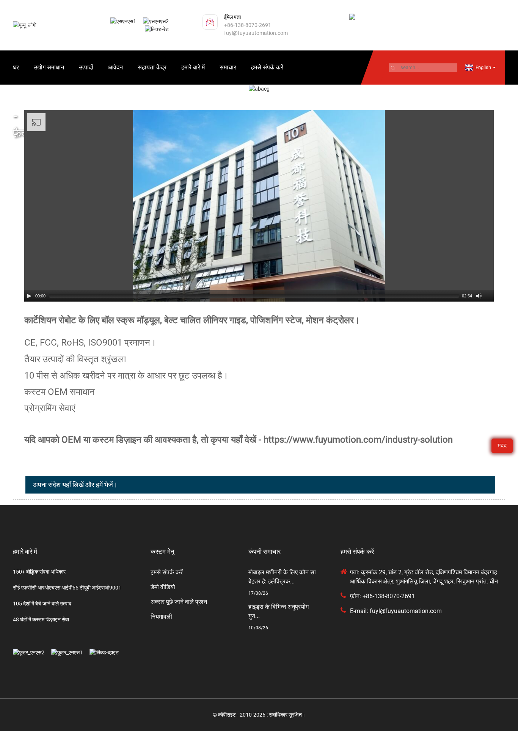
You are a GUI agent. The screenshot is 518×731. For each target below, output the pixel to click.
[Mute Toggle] (479, 296)
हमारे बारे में (193, 67)
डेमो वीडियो (163, 587)
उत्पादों (86, 67)
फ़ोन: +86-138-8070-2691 (382, 596)
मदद (502, 445)
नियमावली (161, 616)
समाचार (228, 67)
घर (16, 67)
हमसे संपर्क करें (267, 67)
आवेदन (115, 67)
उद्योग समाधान (49, 67)
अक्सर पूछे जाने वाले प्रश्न (179, 601)
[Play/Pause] (29, 296)
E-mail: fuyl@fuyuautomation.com (396, 611)
